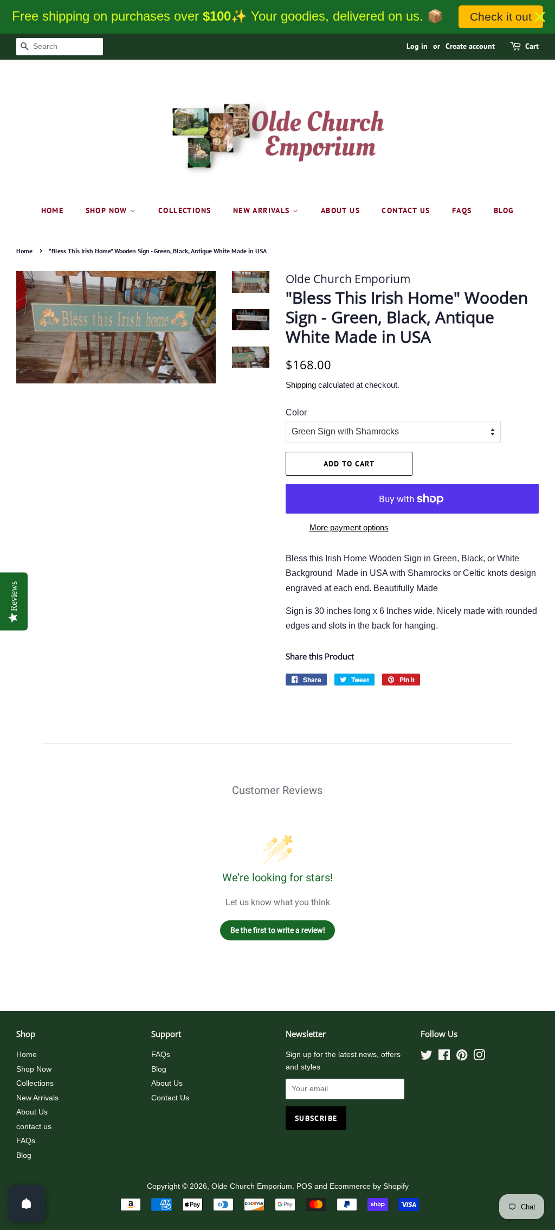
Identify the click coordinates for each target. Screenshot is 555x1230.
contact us (406, 210)
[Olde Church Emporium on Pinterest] (462, 1057)
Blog (504, 210)
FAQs (462, 210)
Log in (417, 46)
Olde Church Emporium (251, 1186)
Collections (184, 210)
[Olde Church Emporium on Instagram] (479, 1057)
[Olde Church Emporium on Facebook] (444, 1057)
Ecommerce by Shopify (369, 1186)
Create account (470, 46)
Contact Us (170, 1098)
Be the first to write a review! (277, 930)
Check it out (501, 16)
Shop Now (108, 210)
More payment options (349, 527)
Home (52, 210)
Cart (532, 46)
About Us (340, 210)
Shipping (301, 384)
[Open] (26, 1203)
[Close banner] (540, 17)
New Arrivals (263, 210)
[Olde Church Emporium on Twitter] (427, 1057)
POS (304, 1186)
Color (296, 412)
